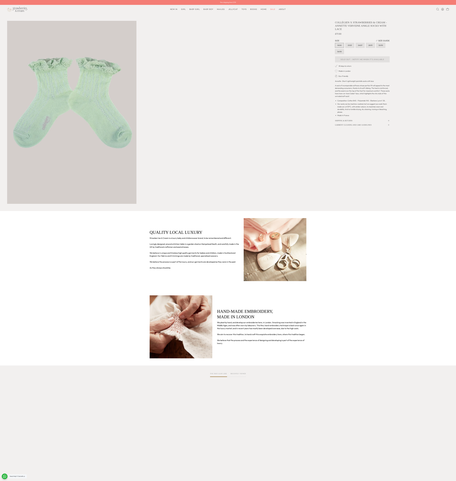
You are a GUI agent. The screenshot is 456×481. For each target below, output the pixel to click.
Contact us (218, 437)
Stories (153, 463)
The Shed (154, 448)
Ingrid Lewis (155, 444)
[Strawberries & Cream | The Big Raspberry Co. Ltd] (17, 9)
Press (152, 460)
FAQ (216, 425)
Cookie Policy (187, 433)
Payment (218, 433)
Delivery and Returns (223, 429)
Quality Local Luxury (158, 429)
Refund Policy (187, 437)
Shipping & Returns (343, 121)
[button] (208, 9)
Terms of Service (189, 425)
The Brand (154, 425)
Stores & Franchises (158, 456)
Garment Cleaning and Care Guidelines (353, 125)
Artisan (153, 433)
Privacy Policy (188, 429)
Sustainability (155, 452)
